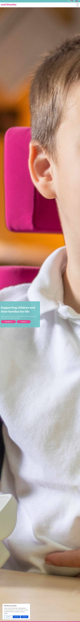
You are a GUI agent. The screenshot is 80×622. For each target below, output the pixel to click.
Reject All (16, 616)
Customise (8, 616)
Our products (8, 321)
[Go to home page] (8, 4)
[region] (16, 612)
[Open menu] (77, 4)
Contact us (23, 321)
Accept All (24, 616)
